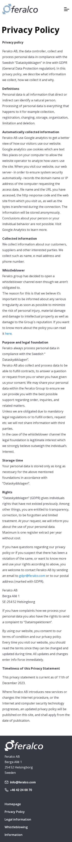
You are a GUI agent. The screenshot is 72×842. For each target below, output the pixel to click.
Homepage (13, 804)
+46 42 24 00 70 (21, 790)
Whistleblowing (16, 827)
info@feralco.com (23, 782)
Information (13, 835)
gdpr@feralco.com (32, 576)
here (8, 333)
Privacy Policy (15, 812)
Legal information (18, 819)
